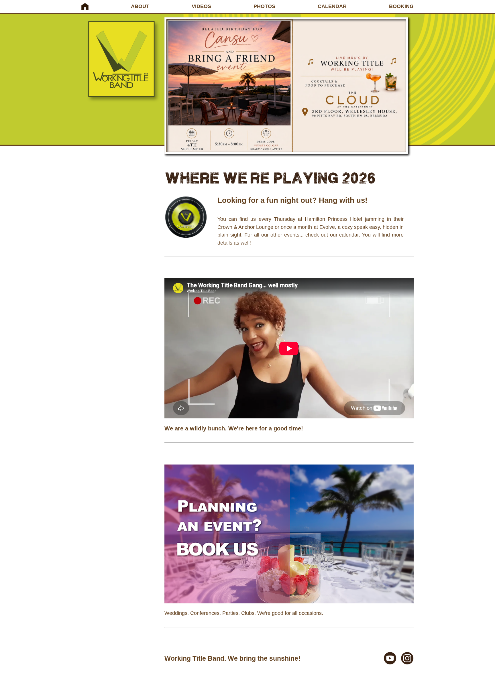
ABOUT (140, 6)
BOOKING (401, 6)
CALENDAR (332, 6)
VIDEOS (201, 6)
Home (85, 6)
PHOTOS (264, 6)
